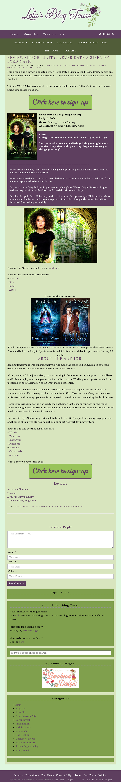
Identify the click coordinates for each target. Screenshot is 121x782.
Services (19, 42)
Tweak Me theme (90, 780)
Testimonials (54, 34)
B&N (11, 282)
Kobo (12, 285)
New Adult (64, 65)
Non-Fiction (22, 734)
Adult (18, 704)
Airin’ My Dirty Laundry (20, 496)
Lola (49, 65)
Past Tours (52, 50)
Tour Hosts (65, 42)
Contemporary (40, 506)
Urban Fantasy (74, 506)
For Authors (41, 42)
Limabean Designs (64, 780)
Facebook (14, 436)
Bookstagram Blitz (25, 715)
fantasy (57, 506)
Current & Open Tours (93, 42)
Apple (12, 289)
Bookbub (14, 447)
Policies (70, 50)
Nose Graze (108, 780)
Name (11, 552)
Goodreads (54, 267)
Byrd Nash (22, 506)
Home (14, 34)
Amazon (14, 278)
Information (22, 723)
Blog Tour (21, 708)
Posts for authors (25, 742)
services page (30, 630)
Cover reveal (22, 719)
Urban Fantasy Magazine (21, 500)
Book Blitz (21, 712)
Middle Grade (23, 727)
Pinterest (14, 443)
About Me (31, 34)
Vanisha (11, 493)
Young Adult (34, 67)
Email (11, 561)
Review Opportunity (26, 746)
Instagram (15, 439)
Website (13, 432)
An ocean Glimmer (17, 489)
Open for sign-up (84, 65)
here (21, 641)
